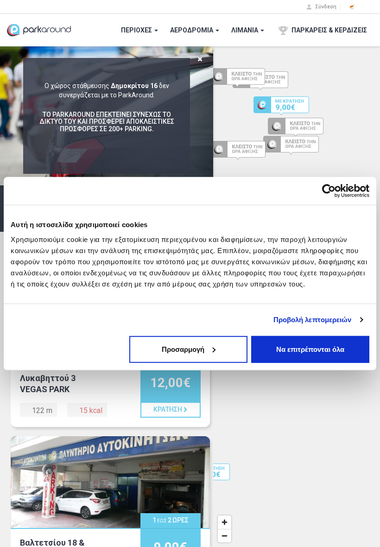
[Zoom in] (224, 522)
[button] (352, 7)
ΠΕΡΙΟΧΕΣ (137, 30)
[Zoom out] (224, 535)
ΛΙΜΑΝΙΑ (245, 30)
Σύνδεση (325, 7)
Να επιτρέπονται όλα (310, 349)
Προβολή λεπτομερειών (312, 320)
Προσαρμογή (183, 349)
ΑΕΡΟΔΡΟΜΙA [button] (192, 30)
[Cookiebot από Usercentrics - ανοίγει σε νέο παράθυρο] (328, 191)
